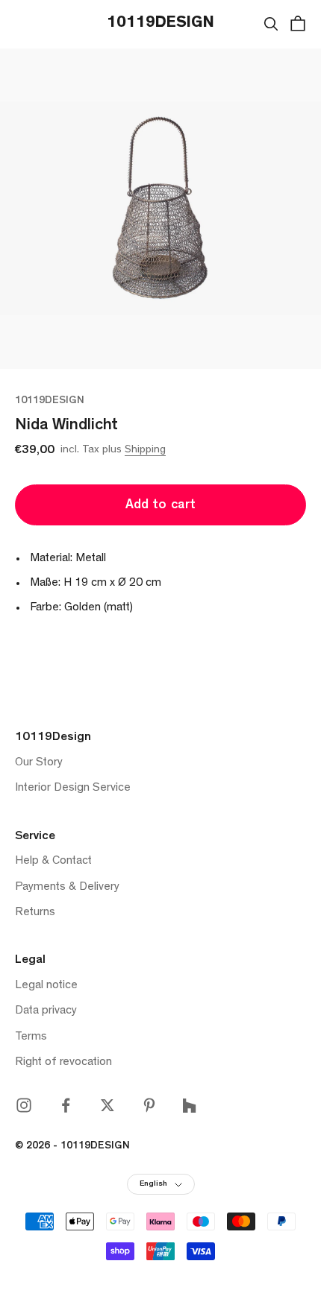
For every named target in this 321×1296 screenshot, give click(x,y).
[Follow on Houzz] (189, 1106)
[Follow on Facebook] (66, 1105)
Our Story (39, 763)
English (153, 1184)
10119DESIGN (49, 401)
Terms (31, 1037)
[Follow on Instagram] (24, 1105)
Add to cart (160, 506)
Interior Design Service (73, 788)
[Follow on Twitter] (107, 1105)
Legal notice (46, 986)
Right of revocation (63, 1063)
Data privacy (46, 1011)
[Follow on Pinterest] (149, 1105)
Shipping (145, 450)
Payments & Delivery (67, 888)
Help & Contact (53, 861)
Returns (35, 913)
